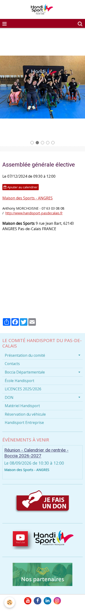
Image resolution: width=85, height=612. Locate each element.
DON (9, 397)
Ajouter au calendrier (22, 187)
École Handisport (19, 380)
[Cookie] (9, 602)
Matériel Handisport (22, 405)
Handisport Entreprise (24, 422)
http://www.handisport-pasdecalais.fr (34, 213)
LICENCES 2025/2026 (23, 389)
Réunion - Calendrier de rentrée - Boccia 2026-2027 (36, 453)
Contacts (12, 363)
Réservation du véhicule (25, 414)
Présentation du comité (25, 355)
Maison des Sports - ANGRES (27, 198)
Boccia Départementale (25, 372)
